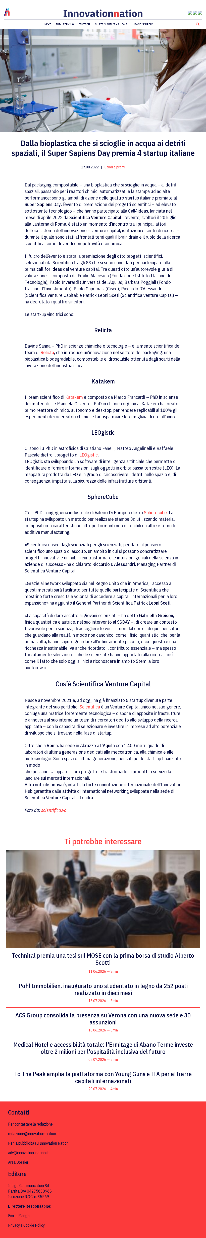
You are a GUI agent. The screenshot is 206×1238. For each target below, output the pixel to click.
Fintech (84, 24)
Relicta (47, 352)
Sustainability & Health (112, 24)
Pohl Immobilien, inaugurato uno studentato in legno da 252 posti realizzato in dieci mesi (103, 989)
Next (47, 24)
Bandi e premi (143, 24)
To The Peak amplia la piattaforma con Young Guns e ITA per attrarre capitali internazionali (103, 1077)
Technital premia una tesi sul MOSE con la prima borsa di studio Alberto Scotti (103, 958)
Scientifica (90, 707)
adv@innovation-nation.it (28, 1152)
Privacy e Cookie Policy (26, 1225)
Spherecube (155, 512)
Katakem (74, 397)
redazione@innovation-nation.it (33, 1133)
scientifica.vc (53, 810)
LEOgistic (88, 455)
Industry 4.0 (65, 24)
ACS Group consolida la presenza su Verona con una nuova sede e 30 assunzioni (103, 1019)
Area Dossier (18, 1162)
